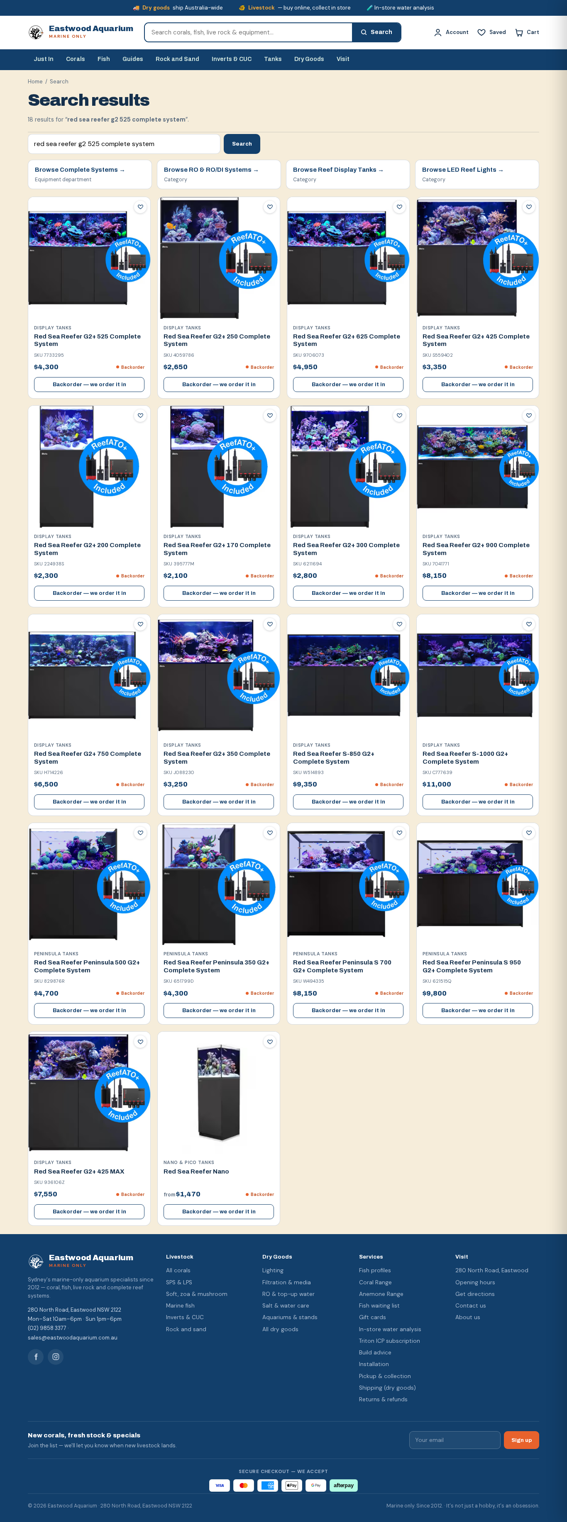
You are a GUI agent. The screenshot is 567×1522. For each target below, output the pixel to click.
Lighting (273, 1270)
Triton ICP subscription (389, 1340)
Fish (104, 59)
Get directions (475, 1294)
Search (242, 144)
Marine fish (180, 1305)
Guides (132, 59)
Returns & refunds (383, 1399)
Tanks (273, 59)
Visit (343, 59)
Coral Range (375, 1282)
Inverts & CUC (232, 59)
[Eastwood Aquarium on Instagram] (56, 1357)
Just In (44, 59)
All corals (178, 1270)
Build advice (375, 1352)
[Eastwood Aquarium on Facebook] (36, 1357)
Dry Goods (309, 59)
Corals (75, 59)
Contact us (470, 1305)
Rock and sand (186, 1329)
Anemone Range (381, 1294)
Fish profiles (375, 1270)
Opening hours (475, 1282)
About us (467, 1317)
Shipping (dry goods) (387, 1387)
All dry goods (280, 1329)
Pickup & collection (385, 1376)
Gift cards (372, 1317)
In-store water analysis (390, 1329)
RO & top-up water (288, 1294)
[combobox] (248, 32)
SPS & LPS (179, 1282)
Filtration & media (286, 1282)
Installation (374, 1364)
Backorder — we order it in (89, 384)
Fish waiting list (379, 1305)
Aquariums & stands (290, 1317)
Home (35, 81)
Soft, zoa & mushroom (196, 1294)
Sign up (521, 1440)
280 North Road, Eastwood (491, 1270)
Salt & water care (285, 1305)
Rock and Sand (177, 59)
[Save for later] (140, 207)
